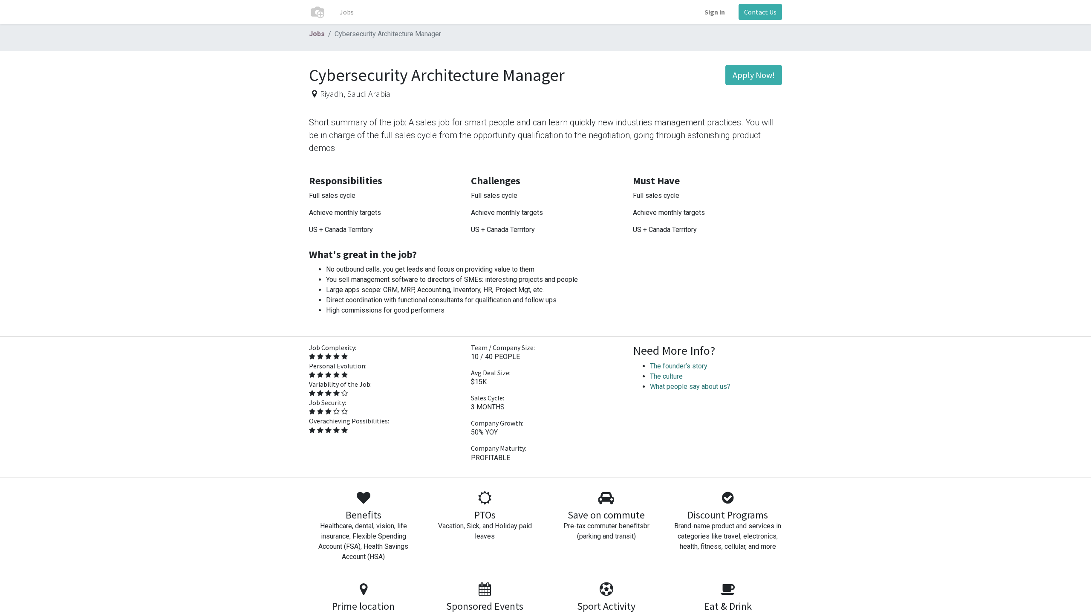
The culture (666, 376)
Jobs (317, 34)
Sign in (714, 12)
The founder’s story (678, 366)
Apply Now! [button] (754, 75)
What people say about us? (690, 386)
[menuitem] (346, 11)
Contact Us (760, 12)
